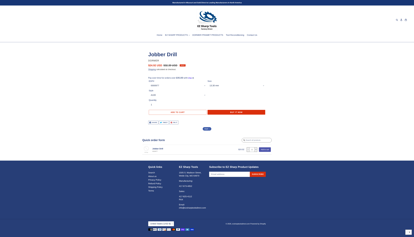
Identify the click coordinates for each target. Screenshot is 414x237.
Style (151, 90)
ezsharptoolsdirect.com (241, 224)
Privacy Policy (154, 180)
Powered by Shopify (258, 224)
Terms (151, 191)
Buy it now (236, 112)
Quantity (153, 100)
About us (152, 176)
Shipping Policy (155, 187)
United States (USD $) (160, 224)
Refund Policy (154, 183)
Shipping (152, 69)
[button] (207, 128)
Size (210, 81)
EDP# (151, 81)
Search (151, 172)
